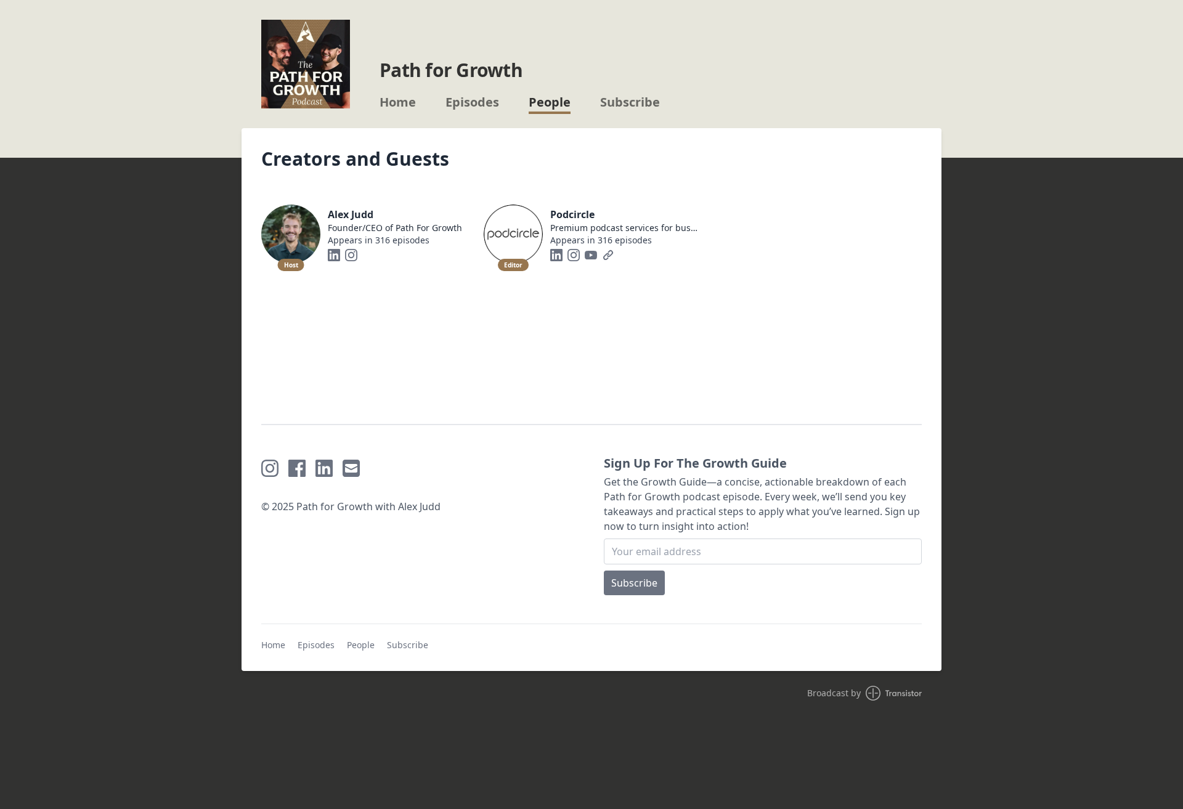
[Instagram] (351, 255)
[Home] (305, 64)
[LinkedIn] (334, 255)
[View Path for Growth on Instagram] (269, 468)
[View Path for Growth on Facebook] (297, 468)
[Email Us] (351, 468)
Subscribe (630, 102)
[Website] (608, 255)
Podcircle (572, 214)
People (550, 102)
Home (398, 102)
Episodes (472, 102)
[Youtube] (591, 255)
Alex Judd (350, 214)
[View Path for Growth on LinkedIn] (324, 468)
